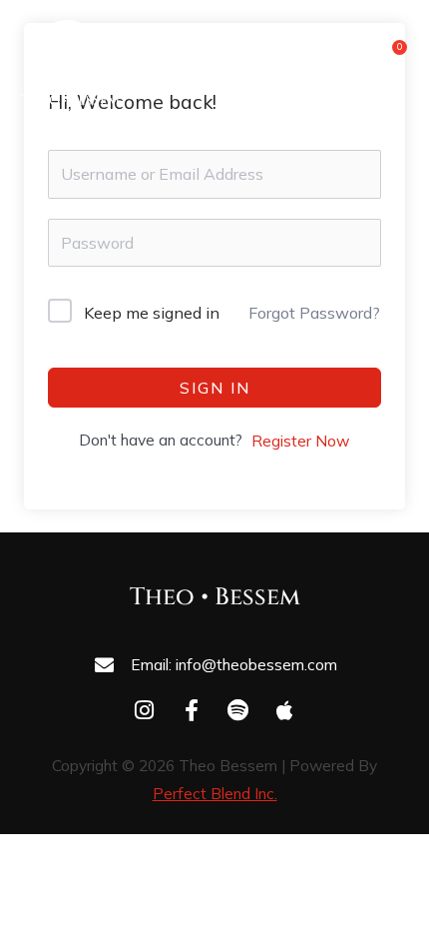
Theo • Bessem (215, 597)
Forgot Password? (314, 313)
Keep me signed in (151, 313)
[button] (328, 62)
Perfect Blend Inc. (215, 793)
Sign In (215, 388)
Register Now (300, 441)
